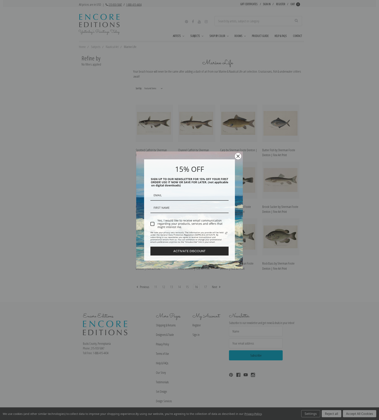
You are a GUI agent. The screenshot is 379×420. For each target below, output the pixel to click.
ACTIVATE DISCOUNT (189, 251)
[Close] (238, 156)
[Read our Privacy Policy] (226, 233)
